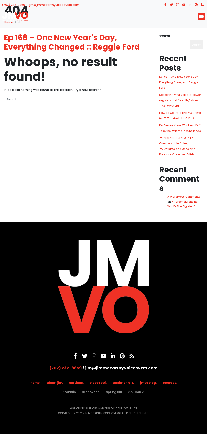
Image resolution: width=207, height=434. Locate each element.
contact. (170, 383)
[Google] (196, 4)
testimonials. (123, 383)
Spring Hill (114, 392)
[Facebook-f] (165, 4)
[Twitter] (171, 4)
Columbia (136, 392)
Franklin (69, 392)
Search (164, 36)
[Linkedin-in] (190, 4)
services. (76, 383)
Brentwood (91, 392)
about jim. (54, 383)
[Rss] (202, 4)
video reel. (98, 383)
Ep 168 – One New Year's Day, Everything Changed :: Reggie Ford (72, 42)
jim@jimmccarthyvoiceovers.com (54, 5)
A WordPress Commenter (184, 197)
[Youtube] (184, 4)
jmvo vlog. (148, 383)
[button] (201, 16)
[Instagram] (177, 4)
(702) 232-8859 (13, 5)
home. (35, 383)
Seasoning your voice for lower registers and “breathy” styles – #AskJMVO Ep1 (180, 100)
